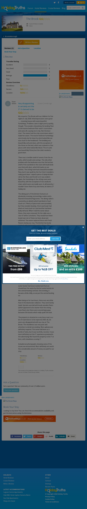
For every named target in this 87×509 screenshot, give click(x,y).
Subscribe (55, 239)
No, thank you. (43, 281)
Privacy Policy (64, 279)
